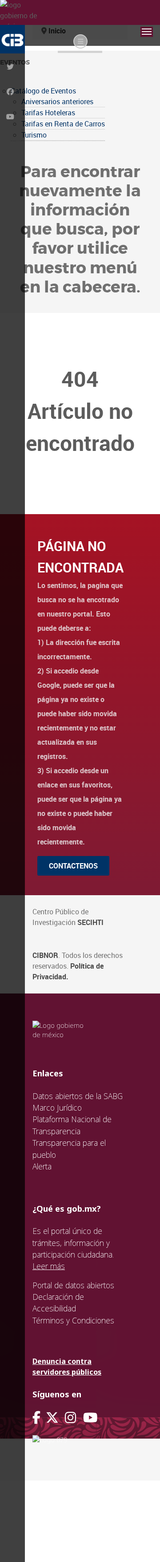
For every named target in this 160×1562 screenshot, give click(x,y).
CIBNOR (45, 955)
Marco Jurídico (57, 1107)
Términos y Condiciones (73, 1320)
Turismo (34, 135)
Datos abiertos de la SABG (77, 1096)
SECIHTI (90, 922)
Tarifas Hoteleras (48, 113)
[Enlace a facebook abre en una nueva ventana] (36, 1417)
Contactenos (73, 866)
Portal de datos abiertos (73, 1285)
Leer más (48, 1266)
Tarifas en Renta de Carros (63, 124)
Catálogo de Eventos (43, 91)
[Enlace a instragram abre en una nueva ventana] (70, 1417)
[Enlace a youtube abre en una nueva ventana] (90, 1417)
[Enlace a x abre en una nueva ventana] (55, 1417)
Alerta (42, 1166)
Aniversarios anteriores (57, 101)
